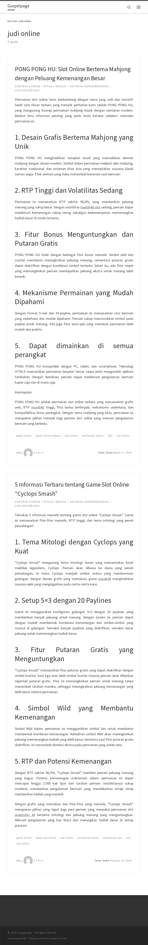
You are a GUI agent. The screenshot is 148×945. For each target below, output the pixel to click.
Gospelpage (25, 932)
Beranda (12, 21)
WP (25, 938)
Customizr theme (58, 938)
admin (39, 453)
